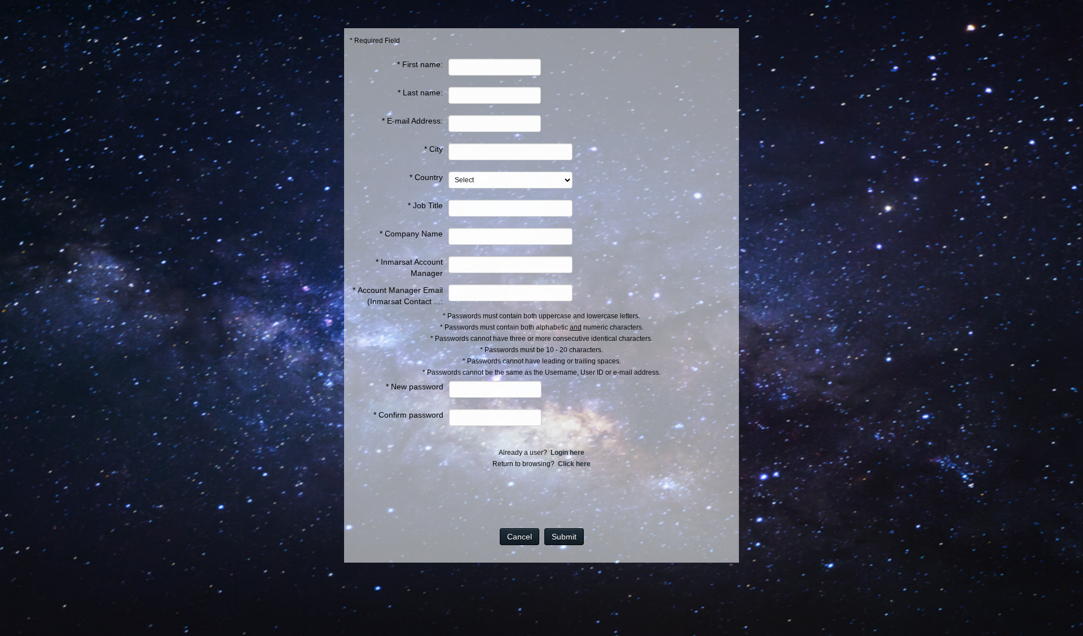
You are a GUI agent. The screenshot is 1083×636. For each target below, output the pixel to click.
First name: (422, 64)
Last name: (423, 92)
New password (417, 386)
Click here (574, 464)
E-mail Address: (415, 120)
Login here (567, 453)
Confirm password (410, 414)
